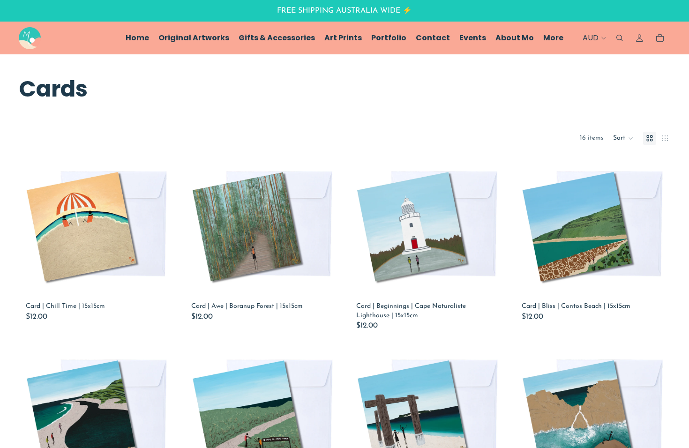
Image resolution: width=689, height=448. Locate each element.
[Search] (619, 38)
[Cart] (660, 38)
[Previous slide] (40, 227)
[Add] (153, 283)
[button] (623, 138)
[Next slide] (154, 227)
